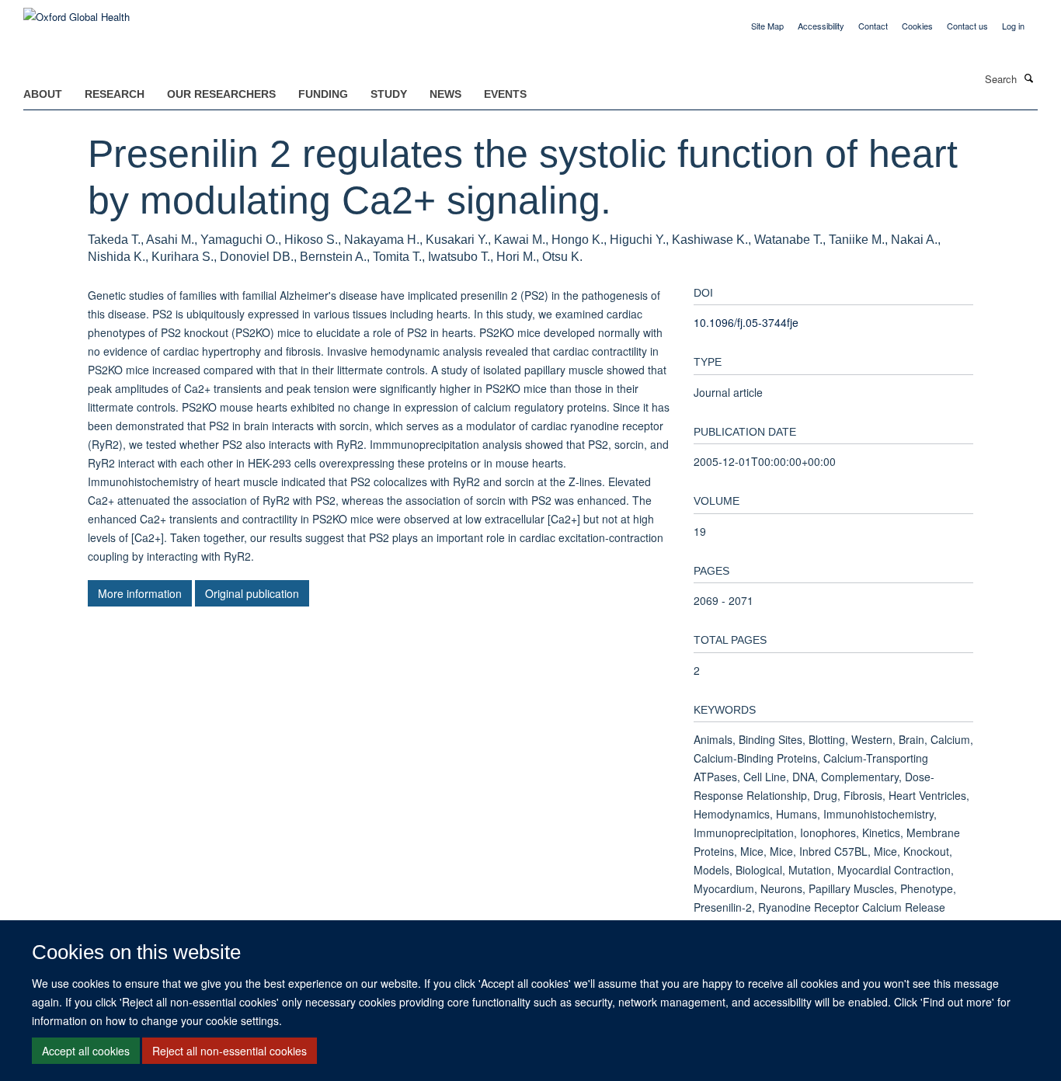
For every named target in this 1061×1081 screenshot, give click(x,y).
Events (505, 94)
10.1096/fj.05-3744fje (746, 322)
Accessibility (821, 25)
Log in (1013, 25)
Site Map (767, 25)
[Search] (1029, 77)
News (445, 94)
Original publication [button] (252, 593)
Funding (323, 94)
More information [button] (140, 593)
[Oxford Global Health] (76, 11)
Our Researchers (221, 94)
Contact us (967, 25)
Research (114, 94)
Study (388, 94)
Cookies (917, 25)
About (42, 94)
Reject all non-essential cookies (229, 1050)
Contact (873, 25)
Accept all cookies (86, 1050)
